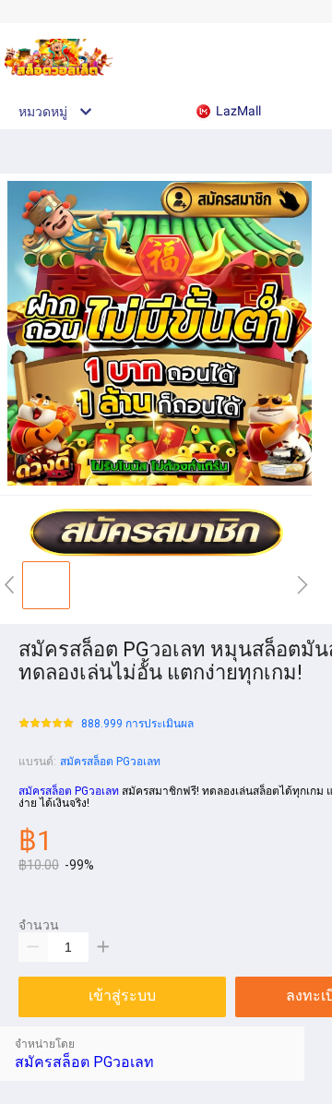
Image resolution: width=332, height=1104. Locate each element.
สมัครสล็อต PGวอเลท (110, 761)
